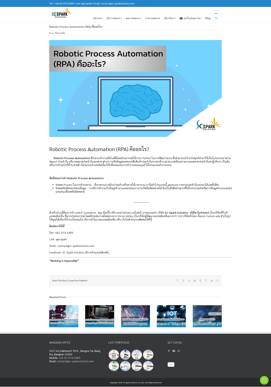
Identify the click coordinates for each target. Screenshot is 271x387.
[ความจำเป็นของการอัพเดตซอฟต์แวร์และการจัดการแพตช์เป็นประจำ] (99, 307)
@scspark (87, 3)
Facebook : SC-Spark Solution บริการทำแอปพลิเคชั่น (79, 252)
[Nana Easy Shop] (125, 366)
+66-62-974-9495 (64, 3)
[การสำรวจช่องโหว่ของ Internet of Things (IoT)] (171, 307)
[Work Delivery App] (148, 366)
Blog (51, 33)
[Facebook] (169, 351)
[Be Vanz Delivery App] (148, 354)
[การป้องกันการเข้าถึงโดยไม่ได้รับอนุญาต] (135, 307)
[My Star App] (136, 354)
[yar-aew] (113, 366)
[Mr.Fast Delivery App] (136, 366)
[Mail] (178, 351)
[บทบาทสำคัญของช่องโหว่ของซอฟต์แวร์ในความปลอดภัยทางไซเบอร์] (63, 307)
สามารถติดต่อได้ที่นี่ (142, 219)
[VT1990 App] (125, 354)
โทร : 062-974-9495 (61, 232)
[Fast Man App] (113, 354)
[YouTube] (174, 351)
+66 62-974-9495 (69, 357)
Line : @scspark (58, 239)
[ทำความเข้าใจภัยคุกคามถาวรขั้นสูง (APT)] (207, 307)
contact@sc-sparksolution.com (117, 3)
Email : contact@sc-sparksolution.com (71, 245)
